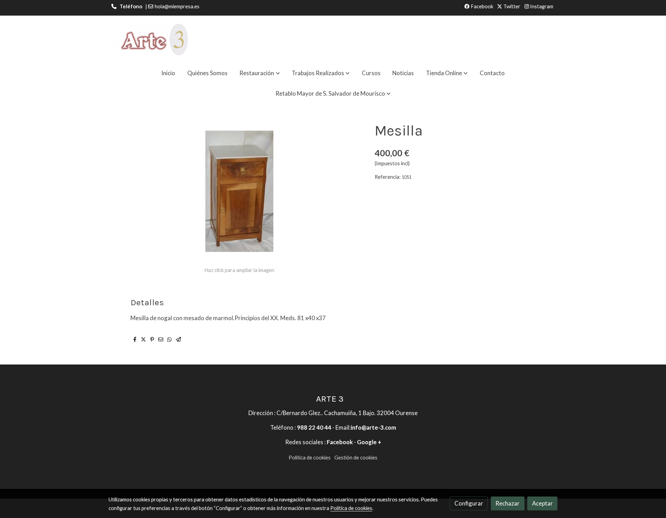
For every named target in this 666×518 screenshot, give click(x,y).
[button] (260, 73)
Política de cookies (310, 457)
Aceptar (542, 503)
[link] (153, 39)
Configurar (468, 503)
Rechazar (507, 503)
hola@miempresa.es (177, 6)
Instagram (541, 6)
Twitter (511, 6)
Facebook (481, 6)
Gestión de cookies (355, 457)
